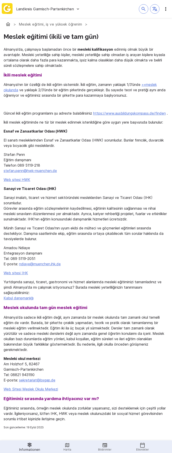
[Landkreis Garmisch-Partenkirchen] (8, 24)
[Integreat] (7, 9)
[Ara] (143, 9)
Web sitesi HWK (17, 179)
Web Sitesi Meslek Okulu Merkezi (31, 389)
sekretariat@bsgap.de (37, 380)
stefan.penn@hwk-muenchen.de (30, 170)
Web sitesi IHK (16, 273)
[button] (154, 9)
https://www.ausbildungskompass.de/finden (129, 113)
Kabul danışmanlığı (19, 298)
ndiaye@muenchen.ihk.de (40, 264)
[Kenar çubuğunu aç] (165, 8)
